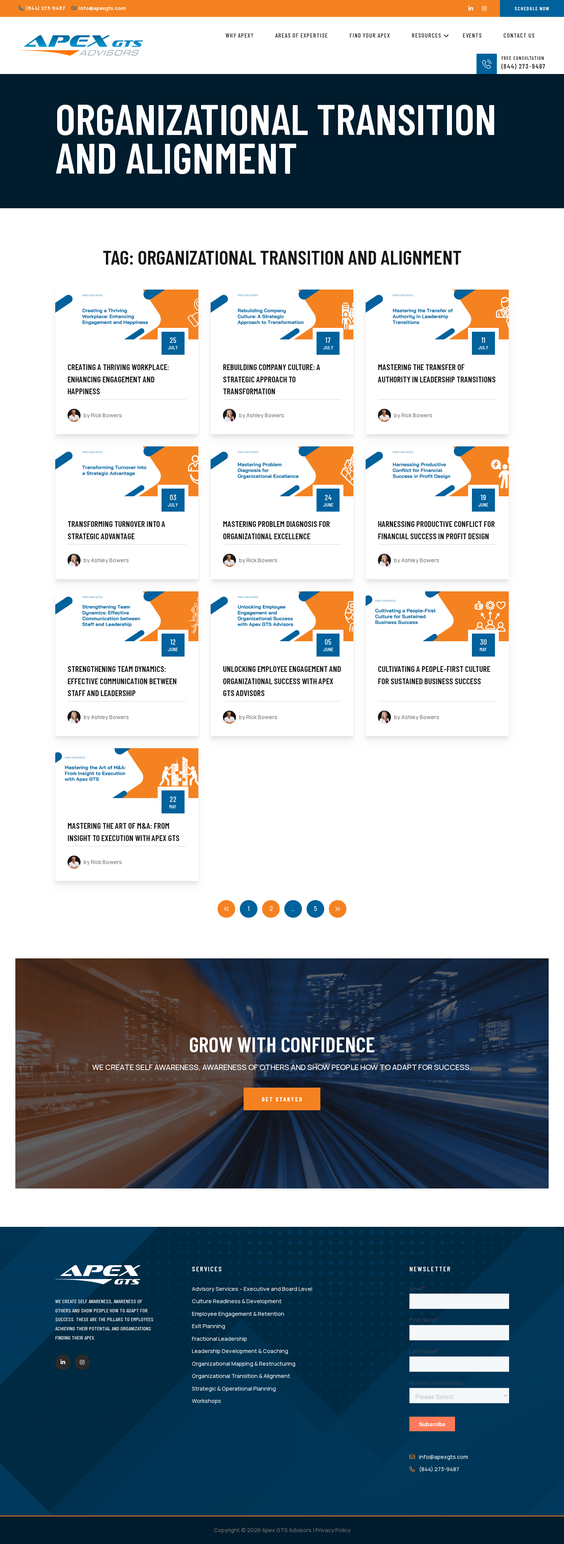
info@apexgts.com (102, 8)
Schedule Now (532, 8)
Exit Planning (208, 1326)
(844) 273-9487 (45, 8)
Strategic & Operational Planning (234, 1388)
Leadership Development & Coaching (240, 1351)
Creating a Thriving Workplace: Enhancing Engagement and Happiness (118, 379)
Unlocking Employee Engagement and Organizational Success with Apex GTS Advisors (282, 681)
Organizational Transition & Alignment (241, 1375)
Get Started (282, 1099)
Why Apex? (240, 35)
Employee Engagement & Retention (238, 1313)
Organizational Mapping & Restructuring (243, 1363)
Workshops (206, 1400)
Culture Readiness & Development (237, 1301)
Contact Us (519, 35)
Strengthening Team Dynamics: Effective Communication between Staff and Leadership (122, 681)
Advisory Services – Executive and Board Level (252, 1288)
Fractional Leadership (219, 1338)
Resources (426, 35)
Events (472, 35)
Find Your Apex (370, 35)
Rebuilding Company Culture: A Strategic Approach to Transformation (271, 379)
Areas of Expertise (301, 35)
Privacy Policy (333, 1530)
